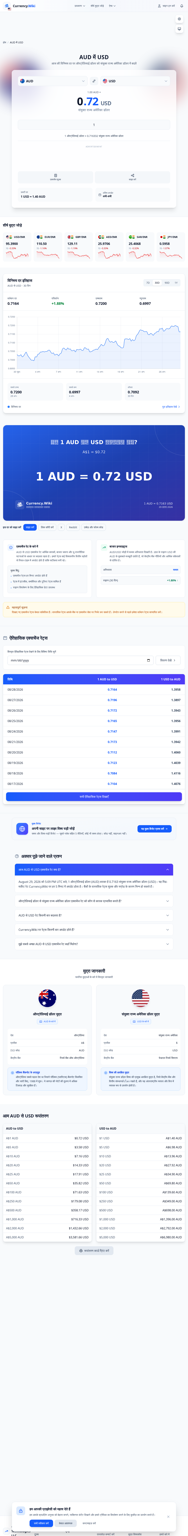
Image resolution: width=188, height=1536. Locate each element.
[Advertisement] (94, 24)
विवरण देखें (165, 660)
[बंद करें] (168, 1516)
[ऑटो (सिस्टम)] (179, 29)
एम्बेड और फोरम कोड (93, 527)
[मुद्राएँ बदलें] (94, 81)
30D (157, 282)
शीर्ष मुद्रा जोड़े (97, 6)
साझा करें (30, 527)
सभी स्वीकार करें (41, 1523)
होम (4, 42)
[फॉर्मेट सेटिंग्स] (179, 19)
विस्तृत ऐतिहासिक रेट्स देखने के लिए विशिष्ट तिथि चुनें (32, 651)
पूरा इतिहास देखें (169, 406)
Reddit (73, 527)
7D (148, 282)
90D (167, 282)
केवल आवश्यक (65, 1523)
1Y (176, 282)
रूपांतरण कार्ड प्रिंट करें (96, 1251)
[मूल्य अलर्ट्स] (181, 6)
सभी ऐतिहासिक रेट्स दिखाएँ (94, 797)
